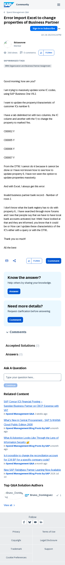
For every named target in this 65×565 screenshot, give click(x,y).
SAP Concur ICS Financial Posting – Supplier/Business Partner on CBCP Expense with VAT (31, 406)
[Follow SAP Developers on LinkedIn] (41, 522)
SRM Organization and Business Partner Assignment (27, 66)
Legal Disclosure (48, 540)
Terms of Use (48, 531)
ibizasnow (19, 42)
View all (8, 505)
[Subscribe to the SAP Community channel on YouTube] (35, 522)
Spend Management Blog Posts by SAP (28, 428)
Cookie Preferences (16, 557)
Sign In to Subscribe (44, 28)
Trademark (16, 549)
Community (22, 4)
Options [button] (59, 29)
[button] (41, 52)
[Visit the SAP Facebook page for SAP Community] (24, 522)
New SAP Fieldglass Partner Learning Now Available (32, 470)
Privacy (16, 531)
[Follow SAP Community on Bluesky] (29, 522)
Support (48, 549)
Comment (53, 261)
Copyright (16, 540)
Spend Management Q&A (18, 12)
